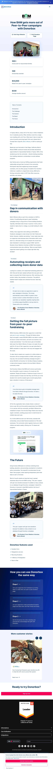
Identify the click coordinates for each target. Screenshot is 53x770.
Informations (5, 728)
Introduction (15, 108)
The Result (15, 116)
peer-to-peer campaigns (18, 335)
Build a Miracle (26, 141)
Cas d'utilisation (6, 731)
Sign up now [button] (26, 693)
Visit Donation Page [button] (35, 35)
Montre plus (16, 758)
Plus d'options (9, 768)
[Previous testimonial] (40, 638)
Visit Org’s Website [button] (19, 34)
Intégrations (4, 735)
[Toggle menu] (49, 7)
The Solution (15, 113)
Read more (15, 677)
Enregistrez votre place (32, 2)
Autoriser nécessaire (26, 765)
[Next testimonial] (36, 638)
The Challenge (16, 111)
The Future (15, 118)
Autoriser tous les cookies (26, 761)
